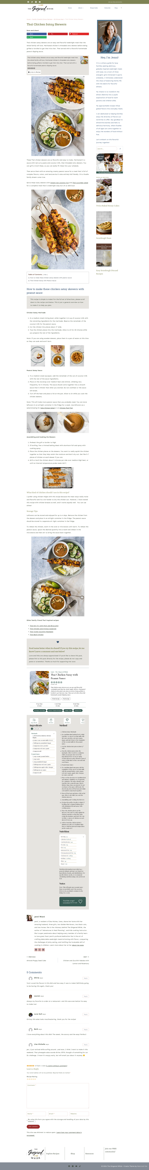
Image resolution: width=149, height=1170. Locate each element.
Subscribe (107, 8)
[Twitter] (32, 2)
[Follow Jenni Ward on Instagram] (39, 949)
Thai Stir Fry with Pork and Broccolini (44, 626)
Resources (89, 1153)
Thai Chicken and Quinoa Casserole (43, 629)
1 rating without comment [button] (57, 1066)
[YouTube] (39, 2)
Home (70, 8)
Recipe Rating (32, 1076)
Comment (31, 1085)
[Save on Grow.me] (49, 37)
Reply (86, 978)
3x (37, 728)
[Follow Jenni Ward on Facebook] (36, 949)
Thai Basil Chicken (36, 635)
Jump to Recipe (35, 72)
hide (45, 274)
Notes (83, 722)
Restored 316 (142, 1166)
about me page (78, 945)
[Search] (120, 149)
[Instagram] (35, 2)
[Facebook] (28, 2)
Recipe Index (94, 8)
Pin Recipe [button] (66, 699)
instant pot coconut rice (59, 183)
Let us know (66, 902)
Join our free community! (115, 2)
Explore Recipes (52, 1153)
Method (51, 722)
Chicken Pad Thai (66, 408)
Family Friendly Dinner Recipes (42, 19)
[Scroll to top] (145, 1161)
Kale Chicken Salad (48, 408)
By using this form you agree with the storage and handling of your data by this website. (58, 1120)
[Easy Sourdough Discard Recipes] (109, 255)
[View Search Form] (121, 8)
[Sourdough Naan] (109, 223)
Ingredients (34, 722)
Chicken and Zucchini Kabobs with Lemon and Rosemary (76, 960)
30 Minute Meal (59, 19)
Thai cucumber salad (80, 183)
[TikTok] (79, 1166)
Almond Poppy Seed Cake (36, 958)
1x (32, 728)
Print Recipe (56, 699)
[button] (28, 68)
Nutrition (67, 722)
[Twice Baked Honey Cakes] (109, 190)
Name (30, 1114)
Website (74, 1114)
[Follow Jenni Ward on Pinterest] (43, 949)
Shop (116, 8)
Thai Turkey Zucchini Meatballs (41, 632)
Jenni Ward (39, 917)
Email (52, 1114)
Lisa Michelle (39, 1044)
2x (34, 728)
